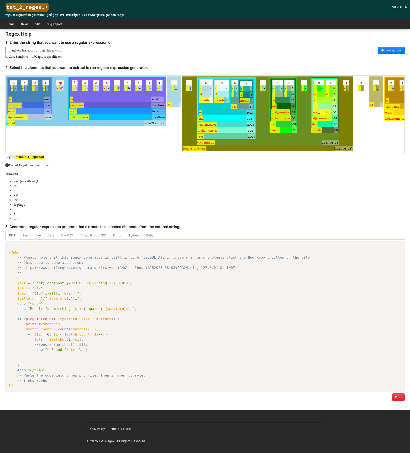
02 (227, 100)
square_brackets (194, 148)
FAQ (37, 24)
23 (251, 106)
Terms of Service (120, 429)
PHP (12, 235)
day (233, 106)
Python (134, 235)
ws (170, 104)
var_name (15, 105)
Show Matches (393, 50)
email (11, 123)
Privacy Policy (95, 429)
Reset (398, 397)
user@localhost (154, 123)
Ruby (149, 235)
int (201, 118)
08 (292, 100)
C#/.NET (67, 235)
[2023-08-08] (343, 148)
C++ (38, 235)
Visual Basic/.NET (93, 235)
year (200, 136)
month (204, 100)
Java (51, 235)
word (11, 111)
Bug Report (54, 24)
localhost (157, 99)
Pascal (117, 235)
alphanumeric (17, 117)
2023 (249, 112)
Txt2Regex (106, 441)
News (24, 24)
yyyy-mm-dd (206, 142)
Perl (25, 235)
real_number (207, 124)
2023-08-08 (330, 142)
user (47, 99)
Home (10, 24)
